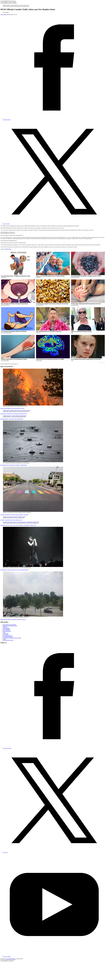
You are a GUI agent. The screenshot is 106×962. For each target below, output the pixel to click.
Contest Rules (5, 633)
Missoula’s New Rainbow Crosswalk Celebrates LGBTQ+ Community (14, 514)
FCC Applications (6, 630)
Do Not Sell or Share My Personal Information (12, 637)
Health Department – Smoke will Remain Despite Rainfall (11, 418)
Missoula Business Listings (8, 640)
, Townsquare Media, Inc (10, 958)
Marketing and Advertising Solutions (10, 625)
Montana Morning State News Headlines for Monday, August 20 (13, 619)
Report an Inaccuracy (7, 631)
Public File (5, 626)
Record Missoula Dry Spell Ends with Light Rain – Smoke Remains (13, 465)
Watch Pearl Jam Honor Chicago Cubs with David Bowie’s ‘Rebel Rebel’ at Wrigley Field (18, 525)
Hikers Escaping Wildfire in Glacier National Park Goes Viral (12, 408)
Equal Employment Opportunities (9, 624)
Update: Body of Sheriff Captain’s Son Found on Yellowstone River (13, 413)
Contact (4, 639)
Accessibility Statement (7, 635)
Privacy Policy (6, 634)
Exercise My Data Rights (8, 636)
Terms (4, 632)
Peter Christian (3, 14)
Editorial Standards (6, 629)
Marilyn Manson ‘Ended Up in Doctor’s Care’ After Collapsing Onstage (14, 569)
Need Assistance (6, 627)
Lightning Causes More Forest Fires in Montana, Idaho (11, 519)
